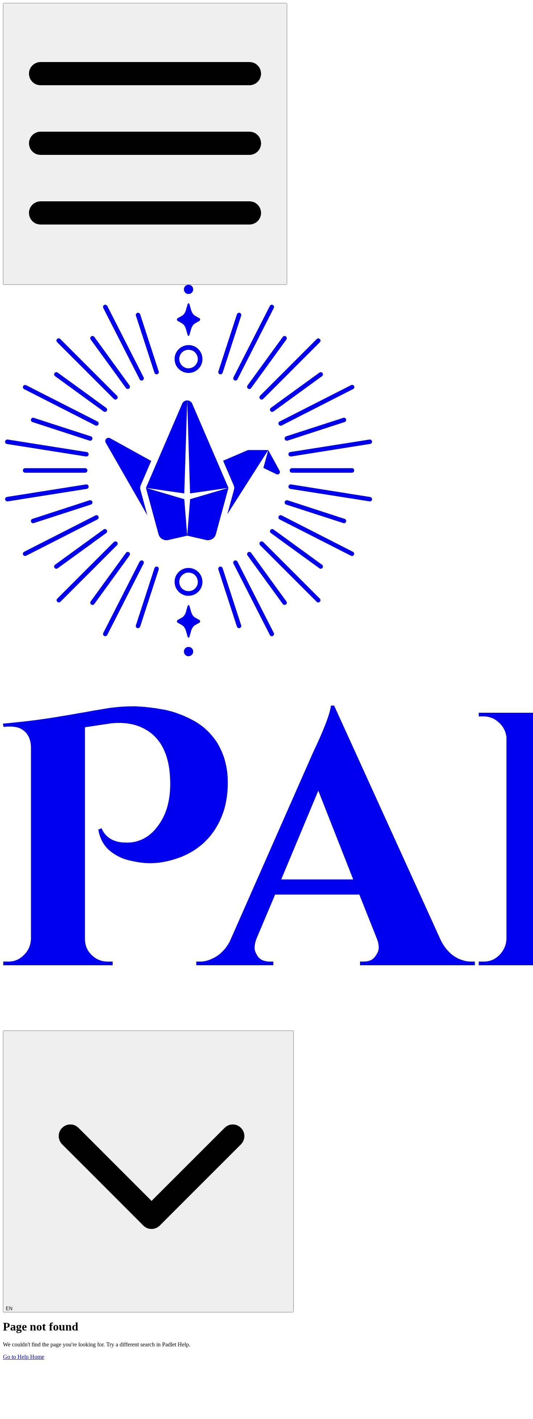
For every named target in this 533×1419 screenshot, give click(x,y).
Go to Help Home (23, 1357)
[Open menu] (145, 144)
